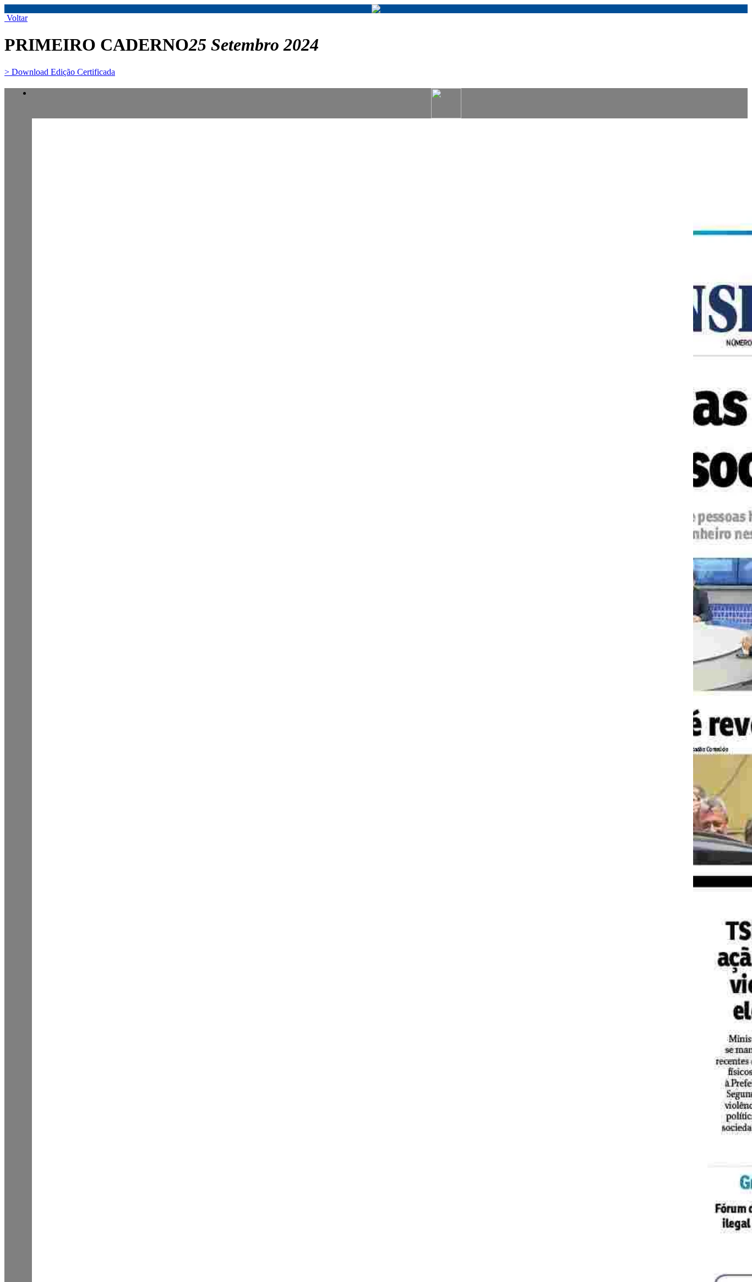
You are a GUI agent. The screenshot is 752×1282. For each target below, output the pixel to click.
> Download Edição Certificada (59, 72)
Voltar (16, 18)
